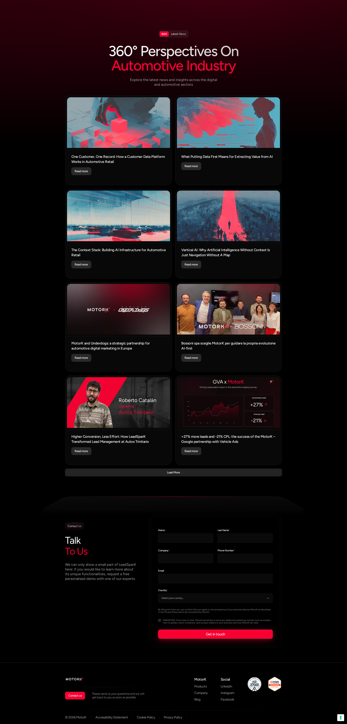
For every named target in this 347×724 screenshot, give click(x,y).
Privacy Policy (171, 612)
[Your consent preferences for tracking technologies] (340, 717)
